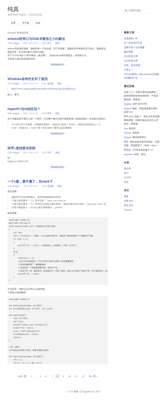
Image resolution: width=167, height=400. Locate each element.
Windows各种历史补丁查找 (28, 78)
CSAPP (127, 177)
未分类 (50, 83)
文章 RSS (128, 200)
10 (69, 376)
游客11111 (129, 92)
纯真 (13, 9)
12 (83, 376)
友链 (38, 22)
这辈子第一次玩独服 (134, 47)
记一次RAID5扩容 (133, 42)
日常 (126, 182)
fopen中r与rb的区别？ (24, 108)
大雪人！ (128, 69)
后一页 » (93, 376)
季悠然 (127, 149)
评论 (57, 43)
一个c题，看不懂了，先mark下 (30, 181)
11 (76, 376)
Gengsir (16, 43)
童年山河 (128, 116)
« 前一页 (22, 376)
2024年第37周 (131, 56)
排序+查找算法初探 (21, 148)
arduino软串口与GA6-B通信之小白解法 (36, 38)
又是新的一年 (131, 38)
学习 (49, 43)
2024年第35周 (131, 60)
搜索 (157, 10)
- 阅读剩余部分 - (57, 64)
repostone (128, 154)
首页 (13, 22)
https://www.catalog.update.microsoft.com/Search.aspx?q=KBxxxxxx (44, 88)
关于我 (25, 22)
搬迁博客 (128, 51)
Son (126, 128)
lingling (127, 103)
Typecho (128, 209)
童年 (126, 141)
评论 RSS (128, 205)
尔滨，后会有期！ (133, 65)
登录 (126, 196)
